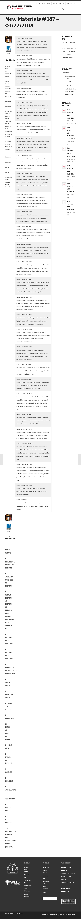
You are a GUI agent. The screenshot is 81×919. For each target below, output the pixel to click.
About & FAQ (68, 85)
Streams (69, 3)
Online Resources (45, 888)
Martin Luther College (17, 914)
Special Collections (27, 895)
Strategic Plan (40, 3)
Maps (44, 892)
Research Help (45, 877)
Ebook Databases (27, 890)
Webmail (61, 3)
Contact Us (46, 867)
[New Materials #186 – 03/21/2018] (1, 459)
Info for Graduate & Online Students (70, 90)
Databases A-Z (27, 876)
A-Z (75, 3)
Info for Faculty (69, 95)
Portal (48, 3)
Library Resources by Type (70, 77)
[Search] (62, 9)
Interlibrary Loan (46, 882)
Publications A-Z (27, 881)
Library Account (45, 872)
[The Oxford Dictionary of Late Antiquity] (79, 459)
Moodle (55, 3)
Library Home (66, 73)
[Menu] (67, 9)
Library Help (68, 82)
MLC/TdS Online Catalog (26, 870)
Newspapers (27, 886)
